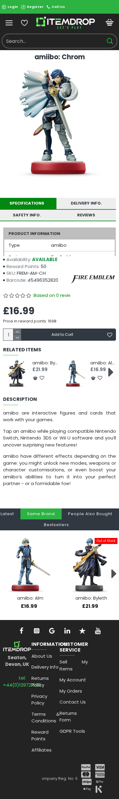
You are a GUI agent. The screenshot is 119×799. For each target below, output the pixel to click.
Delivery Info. (86, 203)
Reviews (86, 215)
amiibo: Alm (103, 363)
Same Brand (41, 514)
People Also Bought (90, 514)
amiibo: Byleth (45, 363)
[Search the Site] (110, 41)
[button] (8, 372)
